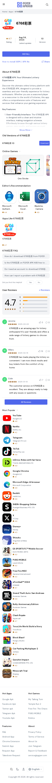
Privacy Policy (34, 732)
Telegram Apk (8, 713)
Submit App (8, 746)
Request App (8, 750)
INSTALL (26, 54)
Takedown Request (11, 755)
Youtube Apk (8, 718)
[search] (47, 4)
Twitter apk (7, 708)
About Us (32, 741)
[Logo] (24, 5)
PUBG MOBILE (34, 713)
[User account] (23, 769)
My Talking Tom (35, 699)
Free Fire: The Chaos (37, 708)
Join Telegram (34, 746)
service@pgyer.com (37, 755)
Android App (8, 736)
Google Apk (7, 699)
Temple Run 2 (34, 704)
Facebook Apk (9, 704)
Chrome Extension (11, 741)
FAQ (4, 732)
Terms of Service (36, 736)
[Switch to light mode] (17, 769)
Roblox (31, 718)
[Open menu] (3, 4)
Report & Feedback (37, 750)
